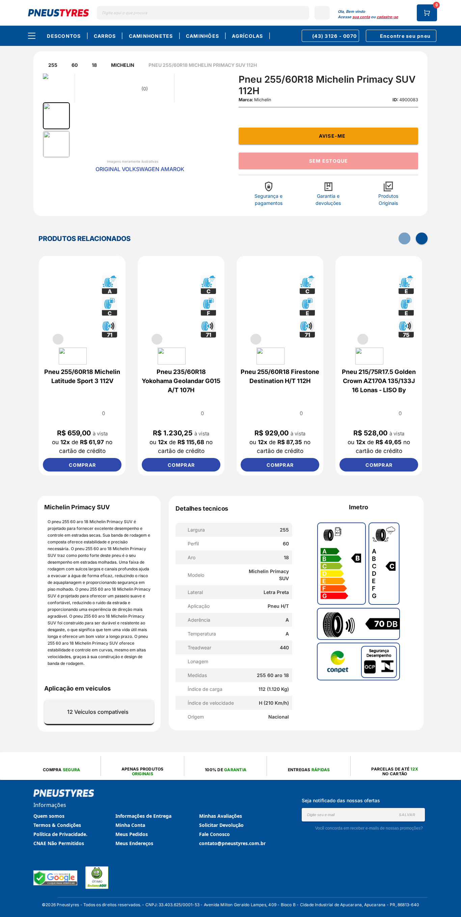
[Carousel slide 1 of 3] (362, 339)
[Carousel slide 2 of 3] (379, 339)
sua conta (361, 17)
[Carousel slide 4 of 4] (106, 339)
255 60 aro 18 (75, 521)
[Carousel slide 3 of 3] (395, 339)
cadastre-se (387, 17)
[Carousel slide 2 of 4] (74, 339)
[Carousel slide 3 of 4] (90, 339)
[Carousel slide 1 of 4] (58, 339)
